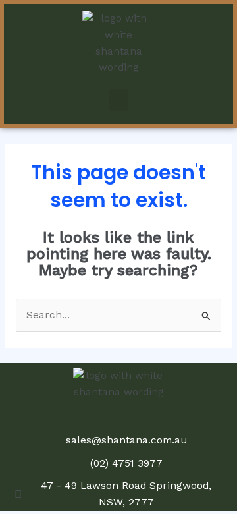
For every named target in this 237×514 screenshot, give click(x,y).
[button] (118, 100)
